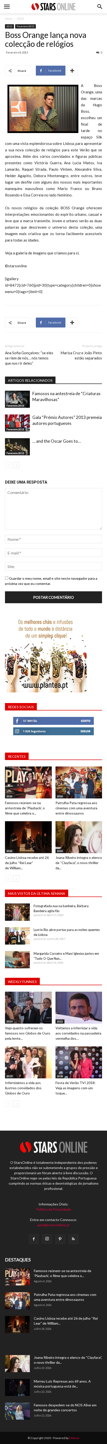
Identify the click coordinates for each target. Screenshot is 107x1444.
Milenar (74, 1438)
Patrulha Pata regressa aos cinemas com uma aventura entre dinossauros (76, 808)
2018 (60, 1076)
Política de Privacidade (53, 1209)
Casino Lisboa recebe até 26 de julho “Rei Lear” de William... (27, 862)
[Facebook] (34, 1239)
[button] (100, 6)
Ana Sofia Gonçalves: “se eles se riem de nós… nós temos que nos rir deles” (29, 358)
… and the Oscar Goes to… (56, 441)
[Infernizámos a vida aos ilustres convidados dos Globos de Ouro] (28, 1062)
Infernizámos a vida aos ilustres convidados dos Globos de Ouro (23, 1088)
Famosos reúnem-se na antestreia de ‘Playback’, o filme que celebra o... (25, 808)
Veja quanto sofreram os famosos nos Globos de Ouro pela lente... (27, 1033)
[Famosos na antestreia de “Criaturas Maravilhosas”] (17, 399)
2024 (9, 1021)
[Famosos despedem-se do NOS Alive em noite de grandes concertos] (17, 1411)
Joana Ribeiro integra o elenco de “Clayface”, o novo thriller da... (78, 862)
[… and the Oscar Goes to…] (17, 446)
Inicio (8, 18)
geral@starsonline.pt (53, 1225)
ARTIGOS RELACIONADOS (30, 380)
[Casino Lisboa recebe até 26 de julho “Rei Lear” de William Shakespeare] (28, 837)
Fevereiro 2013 (25, 26)
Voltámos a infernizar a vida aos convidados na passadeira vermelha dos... (78, 1033)
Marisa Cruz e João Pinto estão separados (81, 355)
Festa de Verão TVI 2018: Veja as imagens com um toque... (75, 1088)
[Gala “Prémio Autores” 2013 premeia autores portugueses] (17, 423)
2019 (9, 1076)
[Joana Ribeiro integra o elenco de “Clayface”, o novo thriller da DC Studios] (78, 837)
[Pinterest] (60, 1239)
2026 (9, 796)
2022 (60, 1021)
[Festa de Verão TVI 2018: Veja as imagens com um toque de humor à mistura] (78, 1062)
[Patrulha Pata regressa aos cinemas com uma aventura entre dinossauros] (78, 782)
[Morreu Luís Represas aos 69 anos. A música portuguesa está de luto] (17, 1387)
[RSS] (73, 1239)
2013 (20, 18)
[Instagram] (47, 1239)
